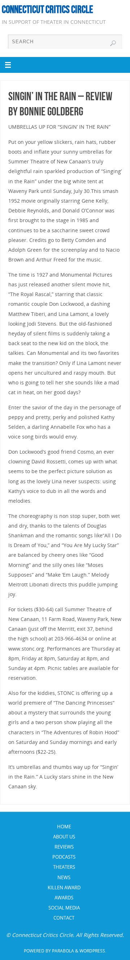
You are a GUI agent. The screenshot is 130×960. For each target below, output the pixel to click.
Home (64, 826)
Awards (64, 897)
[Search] (113, 43)
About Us (64, 836)
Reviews (64, 847)
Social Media (64, 907)
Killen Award (64, 887)
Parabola (63, 951)
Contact (63, 918)
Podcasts (63, 857)
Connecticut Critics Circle (47, 9)
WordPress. (92, 951)
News (63, 877)
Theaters (64, 867)
